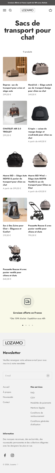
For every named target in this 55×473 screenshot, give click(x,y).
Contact (6, 402)
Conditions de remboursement (37, 414)
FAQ (32, 392)
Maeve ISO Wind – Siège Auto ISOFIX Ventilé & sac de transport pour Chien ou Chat (39, 181)
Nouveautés (8, 397)
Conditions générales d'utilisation (40, 423)
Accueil (6, 386)
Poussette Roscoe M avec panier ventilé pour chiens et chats (15, 272)
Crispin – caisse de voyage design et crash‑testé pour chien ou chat (40, 133)
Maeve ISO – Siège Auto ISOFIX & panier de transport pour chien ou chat (15, 180)
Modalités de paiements (41, 402)
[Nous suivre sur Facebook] (5, 455)
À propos (7, 392)
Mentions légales (38, 407)
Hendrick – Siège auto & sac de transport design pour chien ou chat (40, 87)
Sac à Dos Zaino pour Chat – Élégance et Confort (13, 228)
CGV (33, 397)
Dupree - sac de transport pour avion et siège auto (14, 87)
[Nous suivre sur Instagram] (12, 455)
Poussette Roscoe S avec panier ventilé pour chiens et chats (39, 228)
